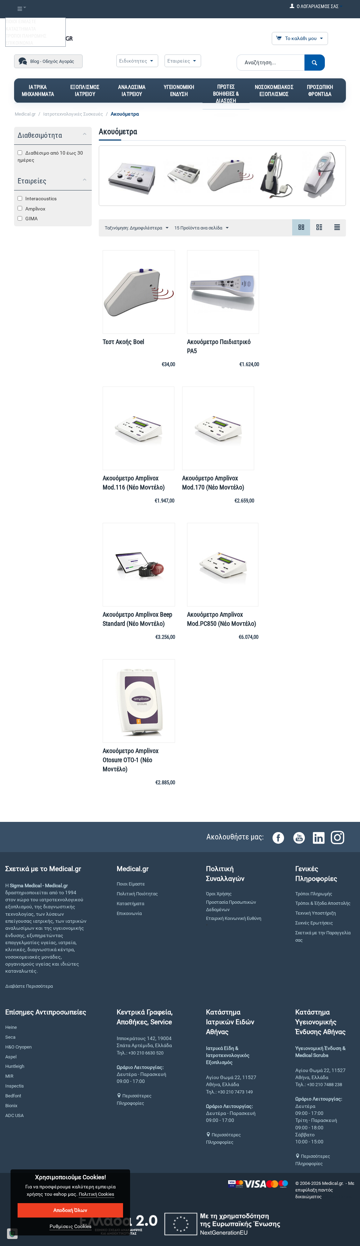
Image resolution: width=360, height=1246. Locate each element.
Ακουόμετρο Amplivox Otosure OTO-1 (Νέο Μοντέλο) (131, 760)
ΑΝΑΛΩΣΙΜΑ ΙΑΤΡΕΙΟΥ (132, 90)
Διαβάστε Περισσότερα (29, 986)
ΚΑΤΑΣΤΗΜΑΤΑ (21, 29)
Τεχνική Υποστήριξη (315, 913)
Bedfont (13, 1095)
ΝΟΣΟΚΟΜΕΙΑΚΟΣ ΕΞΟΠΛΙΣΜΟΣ (274, 90)
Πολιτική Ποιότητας (137, 893)
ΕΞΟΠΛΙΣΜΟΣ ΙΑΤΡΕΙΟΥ (85, 90)
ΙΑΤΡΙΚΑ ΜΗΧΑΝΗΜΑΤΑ (38, 90)
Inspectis (14, 1086)
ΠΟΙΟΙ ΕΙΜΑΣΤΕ (21, 21)
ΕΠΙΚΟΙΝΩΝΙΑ (19, 43)
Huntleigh (14, 1066)
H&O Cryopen (18, 1047)
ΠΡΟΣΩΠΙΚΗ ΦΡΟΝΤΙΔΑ (320, 90)
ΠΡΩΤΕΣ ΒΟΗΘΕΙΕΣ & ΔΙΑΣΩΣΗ (226, 94)
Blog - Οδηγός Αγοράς (52, 61)
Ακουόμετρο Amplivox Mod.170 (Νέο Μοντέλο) (213, 482)
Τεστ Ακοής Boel (123, 341)
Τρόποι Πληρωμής (313, 893)
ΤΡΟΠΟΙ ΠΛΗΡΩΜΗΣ (26, 36)
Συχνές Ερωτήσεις (314, 923)
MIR (9, 1076)
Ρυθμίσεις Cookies (70, 1226)
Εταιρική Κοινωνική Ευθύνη (233, 918)
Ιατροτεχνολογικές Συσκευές (73, 114)
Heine (11, 1027)
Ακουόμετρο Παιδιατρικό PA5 (219, 346)
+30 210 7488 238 (324, 1084)
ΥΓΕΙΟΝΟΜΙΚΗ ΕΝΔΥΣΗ (179, 90)
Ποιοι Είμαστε (131, 884)
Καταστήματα (130, 903)
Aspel (11, 1056)
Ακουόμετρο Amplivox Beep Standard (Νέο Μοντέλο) (137, 619)
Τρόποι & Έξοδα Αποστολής (323, 903)
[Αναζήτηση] (314, 62)
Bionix (11, 1105)
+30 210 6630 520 (145, 1053)
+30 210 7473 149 (235, 1092)
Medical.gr (25, 114)
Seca (10, 1037)
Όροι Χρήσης (219, 893)
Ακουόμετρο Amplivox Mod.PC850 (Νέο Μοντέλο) (221, 619)
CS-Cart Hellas (337, 1196)
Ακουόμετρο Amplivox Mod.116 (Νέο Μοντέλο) (134, 482)
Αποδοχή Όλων (70, 1210)
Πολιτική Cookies (96, 1194)
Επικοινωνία (129, 913)
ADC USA (14, 1115)
